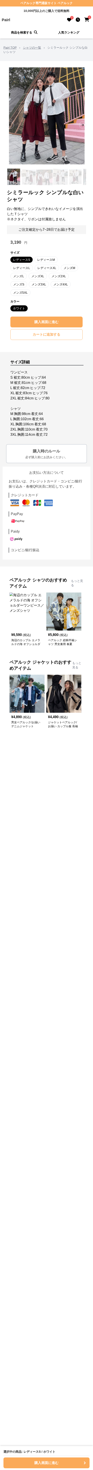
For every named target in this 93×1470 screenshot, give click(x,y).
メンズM (69, 268)
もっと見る (77, 583)
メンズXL (37, 276)
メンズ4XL (60, 284)
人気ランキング (68, 32)
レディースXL (46, 268)
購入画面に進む (46, 322)
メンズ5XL (20, 292)
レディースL (21, 268)
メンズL (18, 276)
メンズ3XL (39, 284)
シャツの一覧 (32, 47)
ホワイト (19, 308)
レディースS (21, 259)
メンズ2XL (58, 276)
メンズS (18, 284)
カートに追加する (46, 334)
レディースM (46, 259)
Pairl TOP (10, 47)
